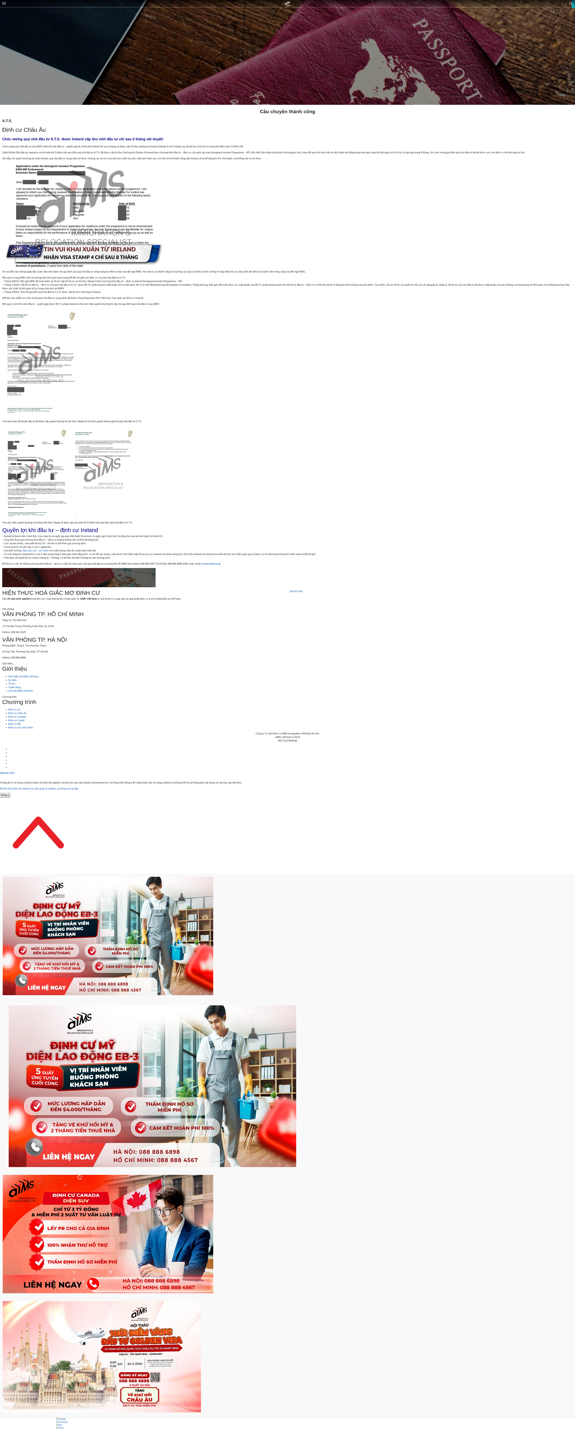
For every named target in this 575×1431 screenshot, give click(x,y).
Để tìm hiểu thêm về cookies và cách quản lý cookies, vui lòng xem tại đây (39, 788)
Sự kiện (12, 680)
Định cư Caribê (16, 720)
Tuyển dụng (14, 687)
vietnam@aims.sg (210, 563)
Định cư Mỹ (14, 724)
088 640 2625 (7, 773)
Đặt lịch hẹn (296, 591)
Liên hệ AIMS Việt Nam (20, 691)
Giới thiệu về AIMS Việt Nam (23, 676)
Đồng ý (5, 795)
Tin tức (12, 683)
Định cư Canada (17, 717)
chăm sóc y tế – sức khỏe (35, 550)
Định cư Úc (14, 709)
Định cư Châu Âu (17, 713)
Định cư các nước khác (20, 727)
